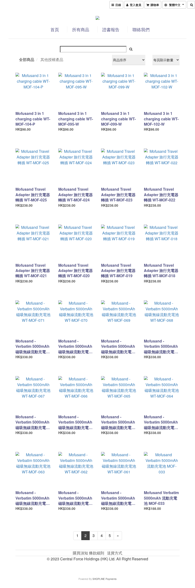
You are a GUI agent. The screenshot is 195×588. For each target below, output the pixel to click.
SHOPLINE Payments (105, 579)
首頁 (54, 29)
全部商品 (26, 59)
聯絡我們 (141, 29)
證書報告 (110, 29)
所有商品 (80, 29)
